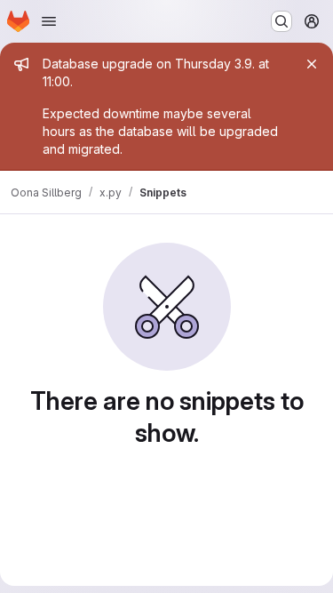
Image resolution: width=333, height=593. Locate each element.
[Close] (311, 64)
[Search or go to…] (281, 21)
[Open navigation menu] (49, 21)
